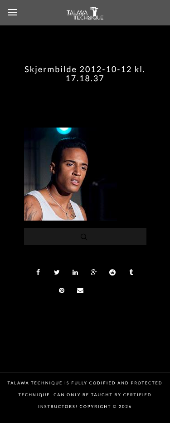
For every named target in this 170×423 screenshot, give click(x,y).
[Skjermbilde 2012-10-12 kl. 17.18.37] (70, 218)
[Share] (38, 272)
